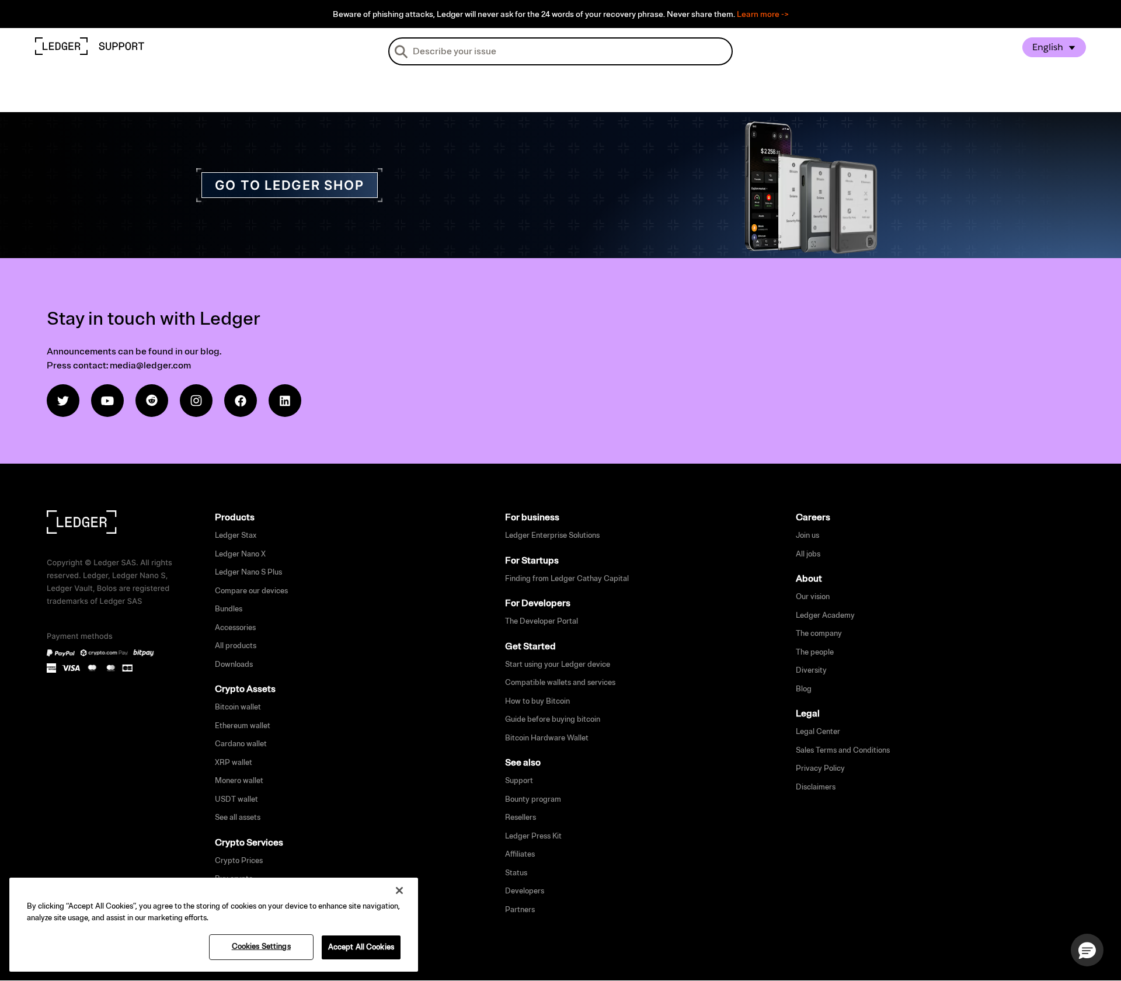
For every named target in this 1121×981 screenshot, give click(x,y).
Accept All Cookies (361, 947)
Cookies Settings (261, 946)
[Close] (399, 890)
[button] (1087, 950)
